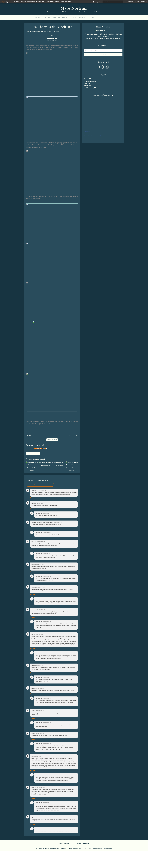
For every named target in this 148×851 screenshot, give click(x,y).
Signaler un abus (77, 848)
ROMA (52, 35)
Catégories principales (61, 17)
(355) (90, 81)
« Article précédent (32, 436)
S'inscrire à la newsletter (33, 453)
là (49, 424)
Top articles (63, 848)
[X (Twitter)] (96, 2)
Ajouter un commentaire (40, 484)
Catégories (47, 17)
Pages (74, 17)
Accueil (37, 17)
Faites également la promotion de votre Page (93, 135)
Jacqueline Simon (87, 129)
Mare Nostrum (74, 8)
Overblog (87, 843)
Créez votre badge (96, 129)
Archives (82, 17)
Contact (91, 17)
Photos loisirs (87, 131)
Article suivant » (72, 436)
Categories (39, 31)
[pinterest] (99, 2)
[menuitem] (37, 17)
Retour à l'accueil (52, 439)
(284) (90, 88)
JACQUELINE (101, 38)
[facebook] (94, 2)
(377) (87, 79)
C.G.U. (84, 848)
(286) (87, 85)
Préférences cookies (108, 848)
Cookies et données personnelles (95, 848)
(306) (87, 83)
